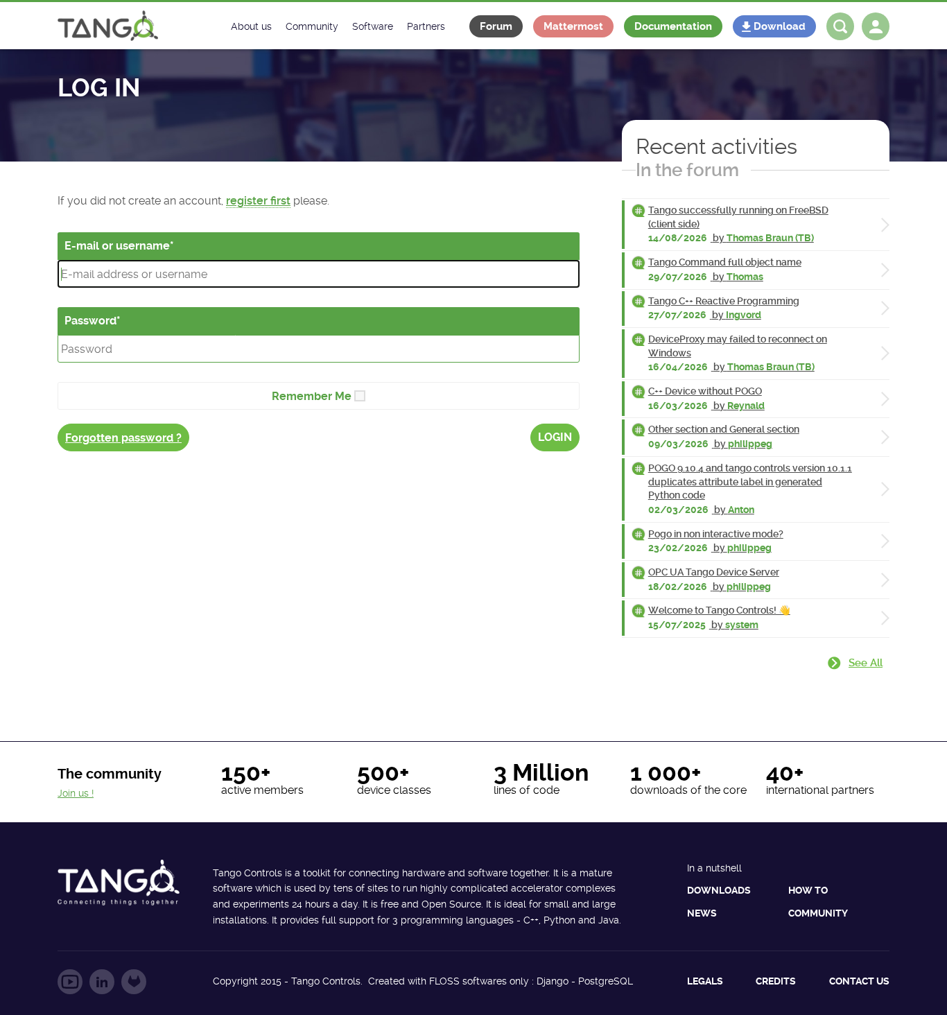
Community (818, 913)
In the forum (687, 169)
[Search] (840, 26)
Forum (496, 26)
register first (258, 200)
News (702, 913)
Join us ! (76, 793)
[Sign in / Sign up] (875, 26)
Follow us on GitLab (133, 981)
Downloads (719, 890)
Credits (776, 981)
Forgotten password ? (123, 437)
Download (780, 26)
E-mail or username (117, 245)
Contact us (859, 981)
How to (808, 890)
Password (90, 320)
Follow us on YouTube (70, 981)
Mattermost (573, 26)
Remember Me (311, 396)
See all (866, 663)
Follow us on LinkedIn (101, 981)
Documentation (673, 26)
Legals (705, 981)
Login (555, 437)
